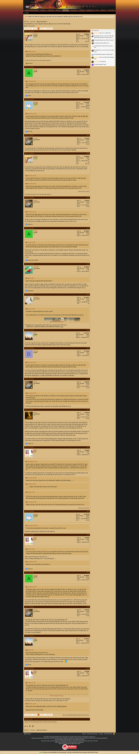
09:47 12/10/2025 (29, 228)
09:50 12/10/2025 (29, 264)
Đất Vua (87, 41)
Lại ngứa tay (100, 61)
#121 (88, 31)
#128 (88, 264)
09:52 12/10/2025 (29, 330)
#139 (88, 635)
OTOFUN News (108, 733)
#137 (88, 572)
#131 (88, 348)
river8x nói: (30, 549)
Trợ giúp (101, 733)
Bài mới (58, 10)
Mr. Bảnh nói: (30, 81)
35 (47, 28)
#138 (88, 607)
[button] (61, 10)
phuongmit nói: (31, 502)
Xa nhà (87, 418)
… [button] (32, 28)
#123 (88, 99)
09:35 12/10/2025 (29, 67)
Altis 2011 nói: (30, 113)
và (33, 260)
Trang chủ (51, 10)
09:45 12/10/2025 (29, 197)
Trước (26, 28)
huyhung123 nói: (31, 525)
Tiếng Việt (28, 733)
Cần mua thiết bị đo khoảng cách (104, 58)
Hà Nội (87, 108)
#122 (88, 67)
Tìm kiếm (26, 13)
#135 (88, 511)
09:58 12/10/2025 (29, 447)
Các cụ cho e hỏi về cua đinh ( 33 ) (104, 50)
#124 (88, 135)
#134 (88, 447)
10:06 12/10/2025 (29, 668)
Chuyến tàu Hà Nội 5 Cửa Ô (104, 40)
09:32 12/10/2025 (29, 31)
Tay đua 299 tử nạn (101, 43)
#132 (88, 379)
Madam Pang (100, 64)
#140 (88, 668)
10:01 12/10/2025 (29, 572)
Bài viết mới (95, 30)
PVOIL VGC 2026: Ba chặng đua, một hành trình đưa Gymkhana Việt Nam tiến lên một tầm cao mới (55, 16)
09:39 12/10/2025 (29, 99)
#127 (88, 228)
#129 (88, 294)
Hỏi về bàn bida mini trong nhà (103, 46)
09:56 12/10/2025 (29, 348)
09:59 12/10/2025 (29, 511)
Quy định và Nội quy (92, 733)
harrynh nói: (30, 242)
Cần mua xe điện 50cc (102, 33)
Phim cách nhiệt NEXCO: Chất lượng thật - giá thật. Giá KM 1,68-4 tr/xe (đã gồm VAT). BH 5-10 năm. (71, 752)
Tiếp (50, 28)
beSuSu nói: (30, 51)
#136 (88, 534)
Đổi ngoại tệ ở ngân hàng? (103, 54)
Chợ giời (89, 10)
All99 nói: (29, 278)
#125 (88, 153)
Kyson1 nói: (30, 308)
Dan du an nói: (31, 477)
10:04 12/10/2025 (29, 635)
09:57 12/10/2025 (29, 409)
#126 (88, 197)
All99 (26, 26)
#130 (88, 330)
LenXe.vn (43, 10)
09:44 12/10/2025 (29, 153)
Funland (82, 10)
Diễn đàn (65, 10)
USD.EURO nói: (31, 461)
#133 (88, 409)
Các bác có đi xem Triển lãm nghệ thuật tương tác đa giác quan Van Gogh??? (104, 36)
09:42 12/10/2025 (29, 135)
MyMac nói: (30, 492)
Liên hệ (84, 733)
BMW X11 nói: (30, 703)
